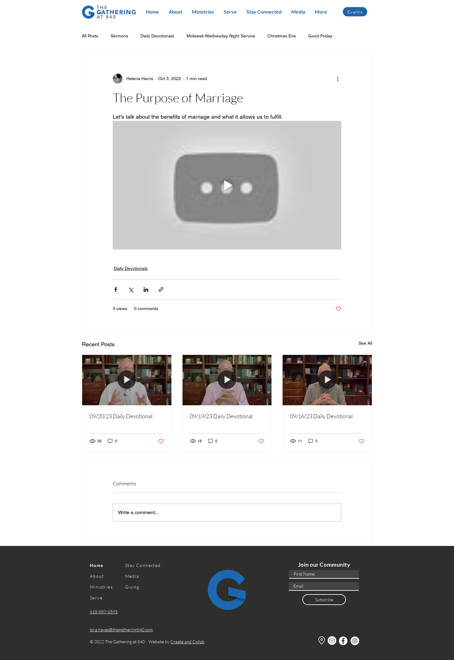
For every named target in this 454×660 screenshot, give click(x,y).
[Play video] (227, 185)
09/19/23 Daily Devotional (221, 416)
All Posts (90, 35)
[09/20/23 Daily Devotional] (126, 380)
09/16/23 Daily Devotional (321, 416)
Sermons (119, 35)
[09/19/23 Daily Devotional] (227, 380)
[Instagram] (355, 641)
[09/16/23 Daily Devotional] (327, 380)
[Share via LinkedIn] (146, 289)
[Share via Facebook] (116, 289)
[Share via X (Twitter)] (131, 289)
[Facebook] (343, 641)
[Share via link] (161, 289)
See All (365, 343)
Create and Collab (187, 641)
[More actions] (337, 78)
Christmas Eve (281, 35)
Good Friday (320, 35)
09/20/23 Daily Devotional (121, 416)
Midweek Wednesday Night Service (221, 35)
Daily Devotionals (157, 35)
